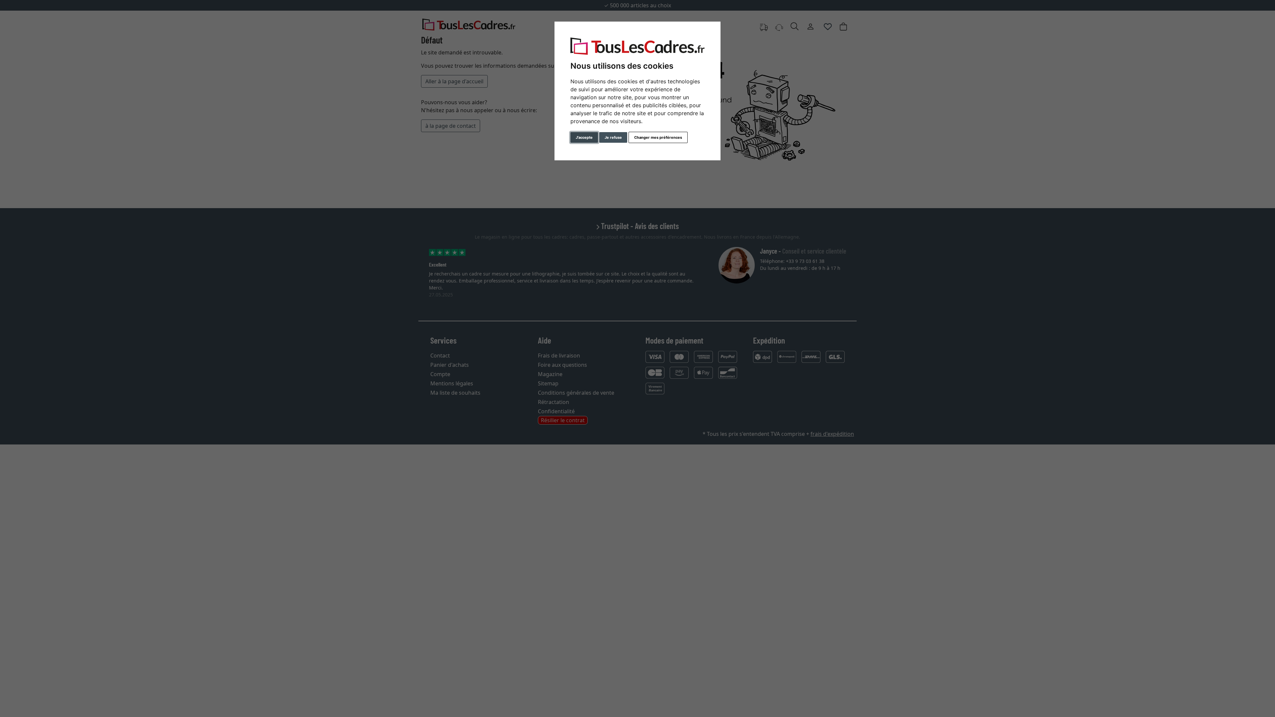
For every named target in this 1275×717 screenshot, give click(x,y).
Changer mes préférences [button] (658, 137)
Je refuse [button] (613, 137)
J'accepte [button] (584, 137)
